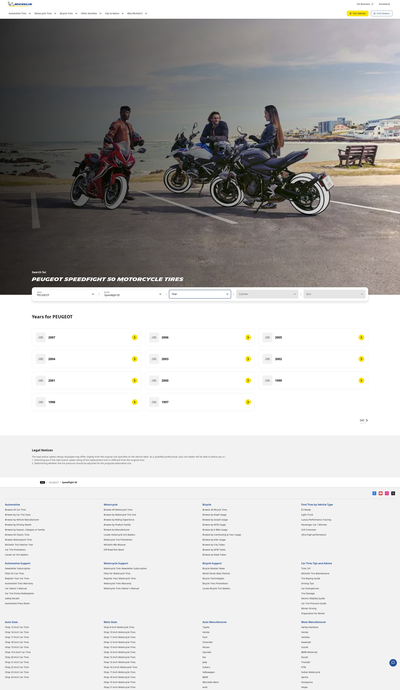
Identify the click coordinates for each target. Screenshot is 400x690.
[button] (92, 294)
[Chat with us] (393, 663)
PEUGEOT (54, 482)
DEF (362, 420)
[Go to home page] (20, 4)
